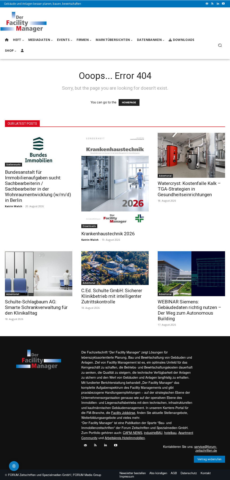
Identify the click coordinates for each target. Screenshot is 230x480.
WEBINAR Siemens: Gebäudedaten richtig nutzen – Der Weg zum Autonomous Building (189, 310)
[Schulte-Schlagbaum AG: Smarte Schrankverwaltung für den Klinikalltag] (38, 273)
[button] (220, 45)
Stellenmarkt (13, 164)
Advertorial (165, 175)
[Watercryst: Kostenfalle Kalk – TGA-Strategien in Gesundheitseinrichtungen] (191, 155)
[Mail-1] (207, 4)
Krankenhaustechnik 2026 (108, 233)
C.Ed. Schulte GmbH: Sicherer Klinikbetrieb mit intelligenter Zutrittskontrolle (111, 296)
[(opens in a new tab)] (38, 150)
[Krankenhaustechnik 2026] (115, 180)
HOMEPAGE (129, 102)
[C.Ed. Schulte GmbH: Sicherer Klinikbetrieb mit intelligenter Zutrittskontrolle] (115, 268)
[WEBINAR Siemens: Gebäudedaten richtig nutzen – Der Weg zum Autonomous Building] (191, 273)
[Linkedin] (218, 4)
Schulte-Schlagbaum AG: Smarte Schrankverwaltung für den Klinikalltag (36, 307)
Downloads (89, 226)
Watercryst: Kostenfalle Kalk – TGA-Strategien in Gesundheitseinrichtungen (189, 189)
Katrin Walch (13, 206)
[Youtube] (223, 4)
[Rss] (212, 4)
